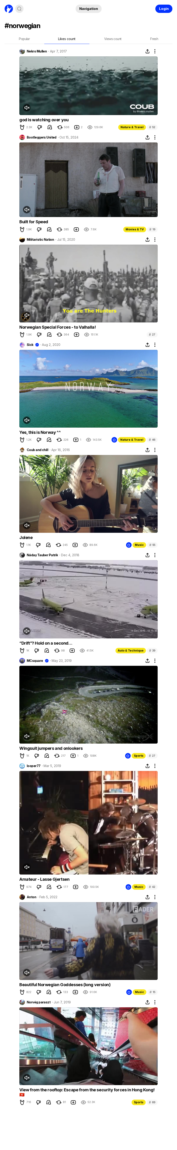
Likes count (66, 39)
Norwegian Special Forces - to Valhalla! (57, 327)
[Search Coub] (19, 9)
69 (152, 1102)
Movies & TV (135, 229)
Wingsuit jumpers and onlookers (51, 748)
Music (139, 545)
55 (152, 545)
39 (152, 650)
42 (152, 887)
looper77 (34, 766)
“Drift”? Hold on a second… (45, 643)
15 (152, 992)
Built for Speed (33, 221)
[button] (22, 127)
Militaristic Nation (40, 239)
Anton (31, 897)
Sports (138, 755)
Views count (112, 39)
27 (152, 334)
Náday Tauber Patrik (42, 555)
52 (152, 127)
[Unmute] (26, 107)
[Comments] (50, 127)
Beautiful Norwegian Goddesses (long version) (64, 984)
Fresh (154, 39)
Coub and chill (37, 450)
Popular (24, 39)
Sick (30, 344)
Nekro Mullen (37, 51)
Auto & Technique (131, 650)
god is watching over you (43, 119)
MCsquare (35, 660)
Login (164, 8)
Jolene (26, 537)
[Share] (147, 51)
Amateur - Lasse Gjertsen (44, 879)
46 (152, 440)
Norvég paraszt (38, 1002)
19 (152, 229)
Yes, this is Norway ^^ (40, 432)
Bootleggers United (41, 137)
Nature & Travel (132, 127)
